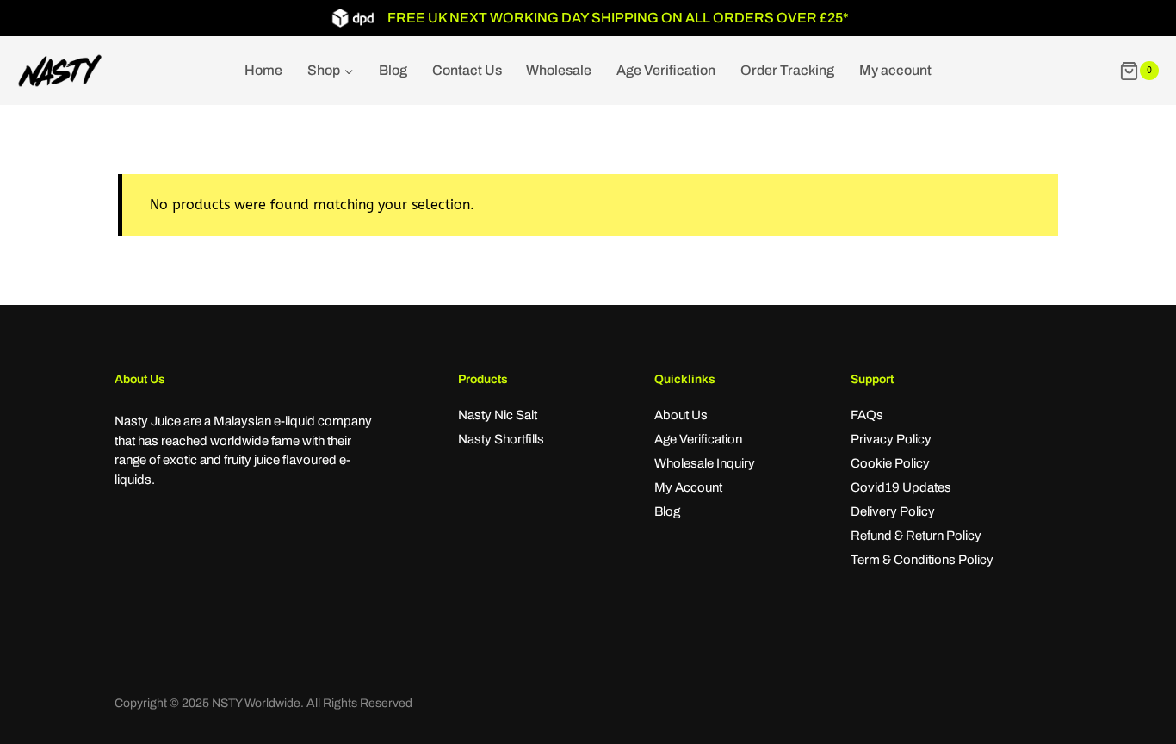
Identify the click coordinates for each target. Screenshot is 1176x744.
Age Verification (665, 70)
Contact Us (467, 70)
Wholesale (558, 70)
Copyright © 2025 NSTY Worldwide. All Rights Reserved (263, 703)
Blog (393, 70)
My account (895, 70)
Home (263, 70)
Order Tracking (787, 70)
